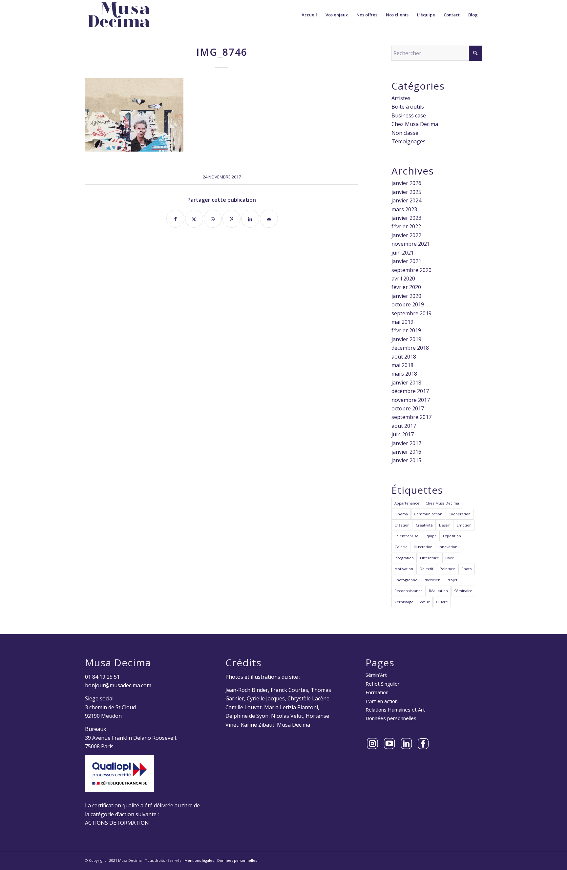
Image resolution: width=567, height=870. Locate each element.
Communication (428, 513)
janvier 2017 (406, 443)
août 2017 (403, 425)
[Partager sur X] (194, 219)
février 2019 (406, 330)
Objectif (426, 568)
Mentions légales (199, 860)
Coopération (460, 513)
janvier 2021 (406, 261)
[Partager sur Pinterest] (231, 219)
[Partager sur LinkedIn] (250, 219)
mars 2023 (404, 209)
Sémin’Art (376, 675)
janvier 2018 (406, 382)
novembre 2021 (410, 243)
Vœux (425, 601)
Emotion (464, 525)
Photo (466, 568)
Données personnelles (391, 718)
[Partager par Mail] (269, 219)
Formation (377, 692)
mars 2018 (404, 373)
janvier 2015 (406, 460)
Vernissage (403, 601)
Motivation (403, 568)
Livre (449, 557)
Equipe (431, 535)
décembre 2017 (410, 391)
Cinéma (401, 513)
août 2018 (403, 356)
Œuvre (442, 601)
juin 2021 (402, 252)
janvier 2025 (406, 192)
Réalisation (438, 590)
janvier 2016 (406, 451)
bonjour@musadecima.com (118, 685)
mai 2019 (402, 321)
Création (402, 525)
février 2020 (406, 287)
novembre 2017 (410, 400)
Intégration (404, 557)
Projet (452, 579)
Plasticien (432, 579)
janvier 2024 (406, 200)
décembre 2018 (410, 347)
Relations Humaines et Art (395, 709)
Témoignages (408, 141)
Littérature (429, 557)
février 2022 (406, 226)
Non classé (404, 132)
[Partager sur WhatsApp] (213, 219)
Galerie (401, 546)
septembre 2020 (411, 270)
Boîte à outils (407, 106)
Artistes (400, 98)
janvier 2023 (406, 217)
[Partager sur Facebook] (175, 219)
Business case (408, 115)
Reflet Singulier (383, 683)
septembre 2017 (411, 417)
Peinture (447, 568)
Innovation (448, 546)
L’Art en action (382, 701)
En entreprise (406, 535)
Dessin (445, 525)
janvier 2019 (406, 339)
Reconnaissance (408, 590)
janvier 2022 (406, 235)
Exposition (452, 535)
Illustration (423, 546)
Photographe (405, 579)
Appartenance (406, 503)
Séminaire (463, 590)
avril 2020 (403, 278)
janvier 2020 (406, 296)
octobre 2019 (407, 304)
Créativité (424, 525)
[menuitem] (309, 14)
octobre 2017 (407, 408)
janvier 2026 (406, 183)
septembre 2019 (411, 313)
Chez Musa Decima (414, 124)
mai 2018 (402, 365)
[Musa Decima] (119, 14)
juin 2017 (402, 434)
